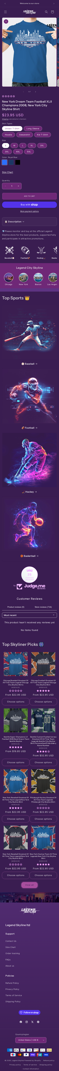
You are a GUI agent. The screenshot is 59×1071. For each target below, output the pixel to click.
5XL (29, 151)
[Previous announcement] (5, 4)
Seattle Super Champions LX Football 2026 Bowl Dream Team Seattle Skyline (15, 739)
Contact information (31, 1069)
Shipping (5, 119)
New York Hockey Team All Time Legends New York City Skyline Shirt (43, 856)
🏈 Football (28, 427)
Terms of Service (13, 995)
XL (32, 145)
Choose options (15, 701)
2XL (42, 145)
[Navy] (11, 162)
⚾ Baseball (27, 363)
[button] (5, 12)
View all (29, 885)
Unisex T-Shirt (12, 128)
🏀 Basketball (28, 556)
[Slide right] (36, 92)
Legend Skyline (18, 1060)
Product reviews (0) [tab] (15, 607)
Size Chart (7, 172)
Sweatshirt (24, 134)
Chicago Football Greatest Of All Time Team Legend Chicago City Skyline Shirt (43, 682)
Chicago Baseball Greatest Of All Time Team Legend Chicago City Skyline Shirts (16, 682)
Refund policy (48, 1060)
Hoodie (8, 134)
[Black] (17, 162)
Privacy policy (15, 1065)
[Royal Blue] (4, 162)
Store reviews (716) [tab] (43, 607)
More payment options (29, 211)
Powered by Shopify (32, 1060)
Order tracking (12, 953)
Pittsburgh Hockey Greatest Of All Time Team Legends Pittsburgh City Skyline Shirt (43, 800)
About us (9, 966)
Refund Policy (12, 983)
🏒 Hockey (28, 491)
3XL (7, 151)
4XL (18, 151)
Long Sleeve (33, 128)
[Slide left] (23, 92)
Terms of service (30, 1065)
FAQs (7, 959)
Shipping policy (46, 1065)
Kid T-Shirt (42, 134)
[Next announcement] (54, 4)
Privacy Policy (12, 989)
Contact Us (10, 941)
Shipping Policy (13, 1001)
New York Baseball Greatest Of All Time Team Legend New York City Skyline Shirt (15, 800)
